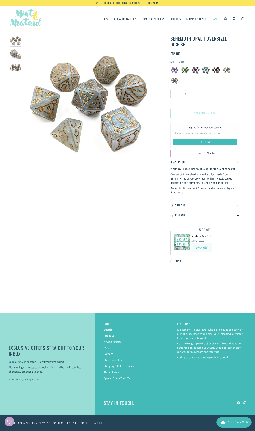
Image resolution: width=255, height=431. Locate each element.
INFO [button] (106, 324)
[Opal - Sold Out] (227, 71)
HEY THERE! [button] (183, 324)
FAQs (107, 348)
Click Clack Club (113, 360)
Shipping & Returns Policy (119, 366)
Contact (108, 354)
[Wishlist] (9, 421)
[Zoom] (29, 163)
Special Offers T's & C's (117, 378)
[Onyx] (217, 71)
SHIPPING (180, 205)
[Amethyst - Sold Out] (175, 71)
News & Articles (112, 342)
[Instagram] (244, 402)
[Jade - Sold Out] (186, 71)
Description (177, 162)
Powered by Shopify (92, 423)
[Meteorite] (196, 71)
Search (108, 330)
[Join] (83, 379)
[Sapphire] (174, 81)
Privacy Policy (47, 423)
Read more (176, 192)
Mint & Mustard (21, 423)
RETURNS (179, 215)
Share (178, 261)
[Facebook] (238, 402)
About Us (109, 336)
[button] (125, 18)
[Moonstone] (207, 71)
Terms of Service (68, 423)
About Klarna (111, 372)
